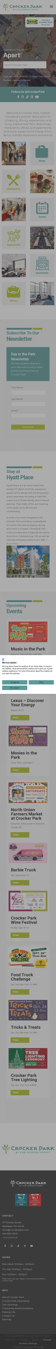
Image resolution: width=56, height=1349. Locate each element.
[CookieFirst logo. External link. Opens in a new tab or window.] (3, 659)
